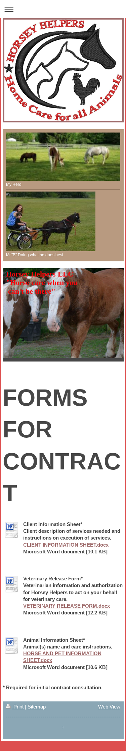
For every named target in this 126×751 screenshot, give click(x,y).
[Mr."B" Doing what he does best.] (50, 221)
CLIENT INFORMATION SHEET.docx (66, 545)
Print (18, 707)
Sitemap (37, 707)
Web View (109, 707)
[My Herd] (63, 157)
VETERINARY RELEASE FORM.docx (66, 606)
